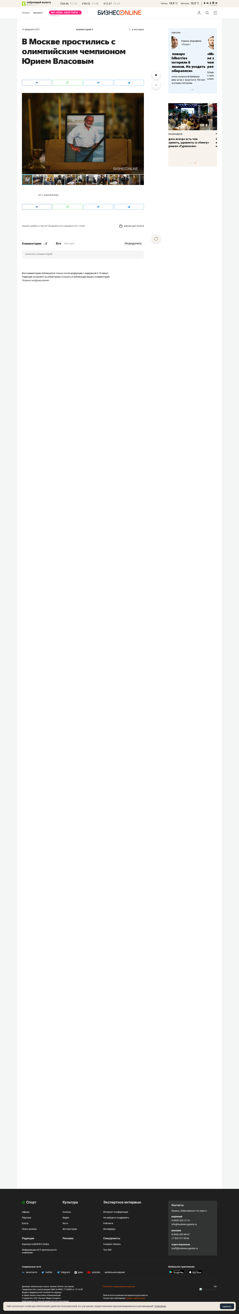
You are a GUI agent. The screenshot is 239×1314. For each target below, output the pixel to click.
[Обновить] (156, 239)
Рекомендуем (179, 134)
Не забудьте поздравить (116, 1217)
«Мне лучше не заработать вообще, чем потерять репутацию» (191, 60)
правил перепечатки (135, 1298)
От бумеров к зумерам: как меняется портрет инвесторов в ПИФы (190, 142)
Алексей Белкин (51, 195)
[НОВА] (65, 13)
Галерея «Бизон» (112, 1244)
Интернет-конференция (115, 1212)
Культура (70, 1202)
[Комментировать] (156, 75)
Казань (26, 12)
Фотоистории (70, 1229)
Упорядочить (133, 243)
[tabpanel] (193, 58)
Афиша (25, 1212)
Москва (185, 3)
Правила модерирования (35, 280)
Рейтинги (108, 1223)
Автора (69, 243)
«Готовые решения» (198, 44)
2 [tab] (192, 89)
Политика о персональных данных (119, 1286)
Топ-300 (107, 1250)
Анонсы (67, 1212)
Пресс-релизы (29, 1229)
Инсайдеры (109, 1229)
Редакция (28, 1238)
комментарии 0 (84, 29)
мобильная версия (115, 1272)
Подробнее (160, 1306)
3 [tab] (193, 89)
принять (227, 1306)
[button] (141, 95)
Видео (66, 1217)
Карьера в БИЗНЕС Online (35, 1244)
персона (176, 32)
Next (213, 89)
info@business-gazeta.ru (184, 1224)
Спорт (30, 1202)
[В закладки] (156, 85)
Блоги (25, 1223)
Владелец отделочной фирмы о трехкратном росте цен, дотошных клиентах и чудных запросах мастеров (192, 75)
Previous (172, 89)
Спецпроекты (111, 1238)
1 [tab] (190, 89)
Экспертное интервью (122, 1202)
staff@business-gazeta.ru (185, 1248)
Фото (65, 1223)
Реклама (68, 1238)
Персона (26, 1217)
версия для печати (134, 226)
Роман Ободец (196, 41)
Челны (164, 3)
